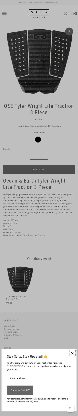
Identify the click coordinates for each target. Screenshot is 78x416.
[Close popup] (72, 353)
